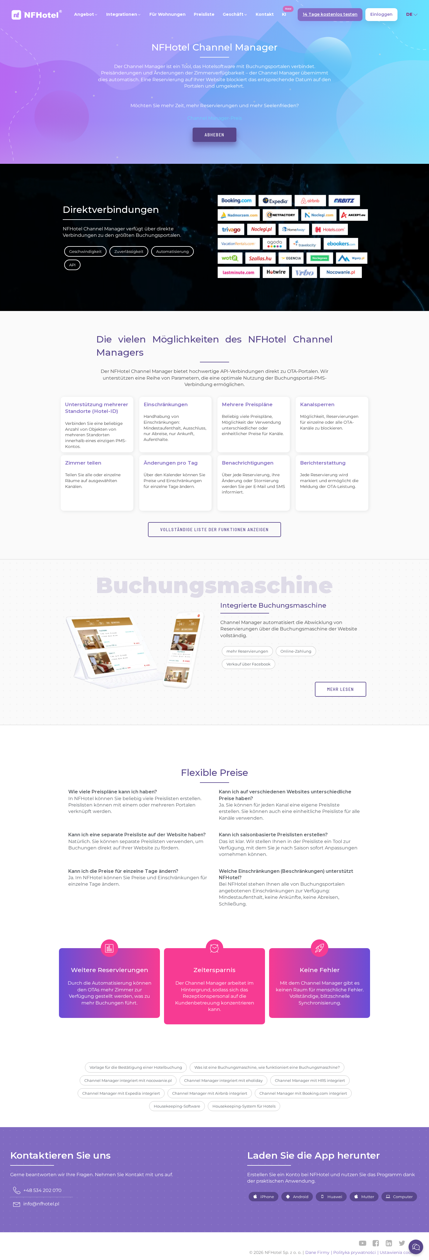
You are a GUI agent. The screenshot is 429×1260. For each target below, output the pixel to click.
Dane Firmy (317, 1252)
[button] (86, 14)
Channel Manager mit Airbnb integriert (209, 1093)
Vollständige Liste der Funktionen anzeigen (214, 529)
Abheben (214, 134)
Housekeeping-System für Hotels (243, 1106)
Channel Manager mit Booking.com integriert (303, 1093)
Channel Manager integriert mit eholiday (223, 1080)
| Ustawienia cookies (398, 1252)
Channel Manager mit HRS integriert (310, 1080)
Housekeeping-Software (177, 1106)
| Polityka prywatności (353, 1252)
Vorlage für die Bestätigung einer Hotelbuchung (136, 1067)
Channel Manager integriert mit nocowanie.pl (128, 1080)
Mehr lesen (340, 689)
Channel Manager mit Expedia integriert (121, 1093)
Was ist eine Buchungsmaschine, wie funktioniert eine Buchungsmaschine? (267, 1067)
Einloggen (381, 14)
